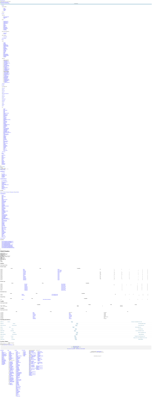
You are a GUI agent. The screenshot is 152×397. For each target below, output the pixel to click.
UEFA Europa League (5, 187)
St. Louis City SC (6, 75)
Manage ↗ (3, 171)
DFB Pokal (3, 361)
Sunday (4, 10)
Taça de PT (3, 164)
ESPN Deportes (5, 115)
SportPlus (4, 146)
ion (3, 140)
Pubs (38, 357)
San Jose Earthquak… (7, 74)
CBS (2, 197)
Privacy (39, 354)
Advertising (39, 353)
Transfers (1, 261)
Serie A (4, 24)
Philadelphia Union (6, 69)
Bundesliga (4, 25)
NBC (4, 112)
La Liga (3, 185)
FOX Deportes (4, 212)
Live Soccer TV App (40, 352)
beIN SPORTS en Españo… (7, 119)
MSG (4, 142)
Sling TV (24, 351)
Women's (3, 153)
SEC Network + (4, 232)
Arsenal (4, 42)
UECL (3, 156)
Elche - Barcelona (33, 355)
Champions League (5, 21)
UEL (2, 155)
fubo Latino (3, 225)
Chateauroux (24, 279)
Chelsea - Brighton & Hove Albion (32, 362)
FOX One (4, 138)
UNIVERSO (5, 125)
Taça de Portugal (5, 28)
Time (5, 168)
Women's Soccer (40, 351)
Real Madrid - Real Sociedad (32, 357)
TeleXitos (4, 147)
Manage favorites (3, 169)
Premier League (5, 23)
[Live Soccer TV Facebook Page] (32, 372)
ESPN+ (4, 116)
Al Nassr (10, 359)
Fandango (4, 136)
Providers (39, 356)
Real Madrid (5, 48)
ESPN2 (4, 113)
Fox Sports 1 (3, 202)
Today (4, 8)
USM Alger (23, 295)
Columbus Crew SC (6, 68)
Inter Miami (11, 362)
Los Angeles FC (6, 73)
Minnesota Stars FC (6, 79)
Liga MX (4, 33)
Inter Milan (4, 50)
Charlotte (11, 365)
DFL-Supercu (3, 163)
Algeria (22, 299)
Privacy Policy (5, 344)
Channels (1, 193)
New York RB (11, 366)
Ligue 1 (4, 26)
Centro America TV (6, 134)
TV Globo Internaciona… (6, 124)
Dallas (10, 376)
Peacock (4, 127)
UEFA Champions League (5, 184)
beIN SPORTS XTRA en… (18, 377)
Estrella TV (3, 222)
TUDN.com (3, 235)
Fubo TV (24, 352)
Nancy (24, 275)
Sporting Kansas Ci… (7, 82)
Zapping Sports (5, 150)
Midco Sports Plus (4, 227)
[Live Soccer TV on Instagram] (32, 375)
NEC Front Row (5, 143)
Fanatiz (4, 108)
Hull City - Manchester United (31, 351)
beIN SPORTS (5, 110)
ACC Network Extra (4, 214)
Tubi (4, 148)
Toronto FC (11, 368)
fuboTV (4, 120)
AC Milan (4, 51)
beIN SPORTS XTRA (6, 131)
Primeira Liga (3, 359)
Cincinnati (11, 364)
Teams (3, 39)
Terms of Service (10, 344)
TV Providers (23, 350)
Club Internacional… (6, 61)
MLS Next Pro (5, 141)
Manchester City (5, 44)
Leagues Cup (3, 157)
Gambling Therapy (99, 351)
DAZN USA (5, 122)
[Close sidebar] (0, 249)
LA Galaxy (5, 78)
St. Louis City (11, 377)
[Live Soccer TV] (2, 0)
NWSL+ (3, 230)
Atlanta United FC (6, 70)
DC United (5, 66)
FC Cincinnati (6, 63)
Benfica (4, 52)
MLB (38, 363)
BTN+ (3, 219)
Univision (4, 126)
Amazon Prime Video (4, 215)
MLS (2, 351)
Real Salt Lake (6, 77)
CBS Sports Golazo (4, 220)
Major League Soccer (6, 16)
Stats (1, 260)
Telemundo (4, 123)
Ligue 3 (59, 279)
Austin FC (5, 81)
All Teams (3, 83)
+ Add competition (4, 180)
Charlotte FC (5, 64)
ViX (4, 149)
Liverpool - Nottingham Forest (31, 361)
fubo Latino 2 (5, 139)
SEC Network (5, 145)
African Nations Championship (47, 299)
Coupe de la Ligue (63, 286)
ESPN (4, 111)
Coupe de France (63, 285)
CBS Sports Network (4, 199)
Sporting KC (11, 384)
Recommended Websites (39, 358)
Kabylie (23, 294)
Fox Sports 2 (5, 117)
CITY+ (4, 135)
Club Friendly (5, 36)
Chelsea (4, 43)
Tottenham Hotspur (5, 46)
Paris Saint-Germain (6, 55)
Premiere (4, 144)
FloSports (4, 137)
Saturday (4, 9)
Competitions (2, 178)
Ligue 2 (59, 269)
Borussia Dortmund (5, 54)
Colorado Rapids (6, 76)
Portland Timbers (12, 379)
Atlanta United (12, 372)
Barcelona (4, 47)
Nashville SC (5, 60)
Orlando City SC (6, 67)
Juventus (4, 49)
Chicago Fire (5, 62)
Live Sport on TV (40, 362)
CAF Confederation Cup (55, 295)
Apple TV (3, 204)
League (2, 168)
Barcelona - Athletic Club (31, 358)
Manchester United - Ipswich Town (32, 365)
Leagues (3, 13)
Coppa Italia (5, 29)
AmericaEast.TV (5, 129)
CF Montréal (11, 371)
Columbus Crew (12, 369)
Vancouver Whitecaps (10, 374)
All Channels (3, 151)
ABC (4, 109)
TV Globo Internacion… (18, 368)
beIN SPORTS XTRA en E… (7, 132)
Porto (4, 53)
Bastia (24, 269)
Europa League (4, 354)
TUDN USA (3, 207)
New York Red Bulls (6, 65)
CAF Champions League (55, 294)
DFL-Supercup (5, 27)
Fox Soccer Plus (5, 114)
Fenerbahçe (4, 56)
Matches (3, 5)
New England (11, 363)
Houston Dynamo (6, 72)
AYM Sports (3, 217)
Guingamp (24, 272)
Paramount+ (5, 118)
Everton (10, 354)
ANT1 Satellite (5, 130)
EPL (2, 159)
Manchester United (5, 45)
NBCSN (3, 209)
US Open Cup (5, 17)
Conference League (5, 22)
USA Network (5, 121)
